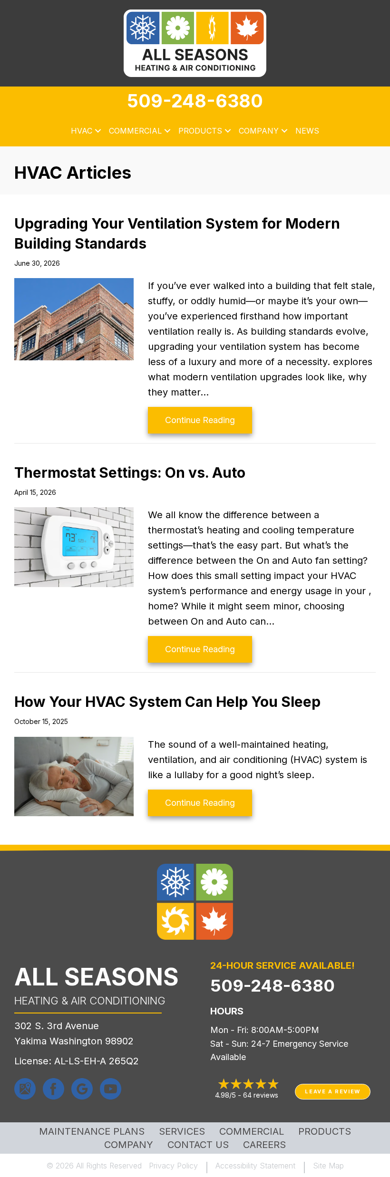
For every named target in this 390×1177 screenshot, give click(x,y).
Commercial (135, 130)
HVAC (81, 130)
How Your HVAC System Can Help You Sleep (167, 701)
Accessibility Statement (255, 1165)
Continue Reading (208, 420)
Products (200, 130)
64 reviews (260, 1095)
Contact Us (198, 1144)
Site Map (328, 1165)
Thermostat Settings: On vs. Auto (129, 472)
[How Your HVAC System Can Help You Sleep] (74, 775)
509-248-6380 (195, 101)
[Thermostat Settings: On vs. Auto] (74, 546)
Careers (264, 1144)
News (307, 130)
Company (259, 130)
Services (182, 1131)
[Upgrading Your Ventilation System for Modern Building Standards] (74, 318)
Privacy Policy (173, 1165)
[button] (98, 131)
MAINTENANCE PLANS (92, 1131)
